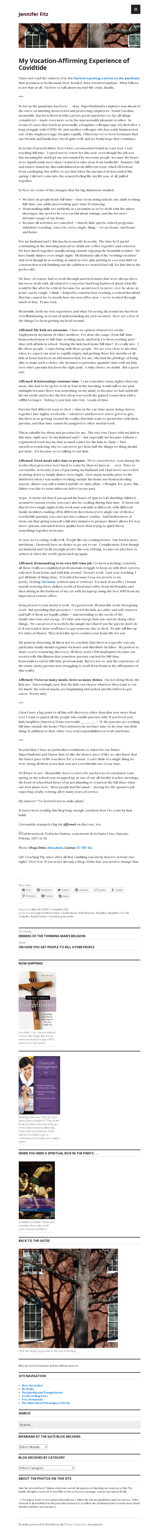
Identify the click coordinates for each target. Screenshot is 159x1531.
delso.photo (55, 848)
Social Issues (39, 916)
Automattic (95, 1524)
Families (101, 913)
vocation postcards (61, 916)
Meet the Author (32, 1385)
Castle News (69, 913)
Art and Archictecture (45, 913)
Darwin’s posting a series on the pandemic (106, 78)
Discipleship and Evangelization (42, 1392)
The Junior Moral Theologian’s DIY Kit (46, 1403)
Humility (113, 913)
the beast (48, 582)
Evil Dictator (86, 913)
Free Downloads (32, 1399)
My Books (28, 1389)
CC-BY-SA (84, 848)
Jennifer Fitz (33, 14)
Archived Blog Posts (35, 1396)
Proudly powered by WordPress (39, 1524)
